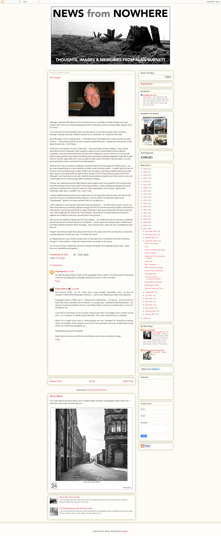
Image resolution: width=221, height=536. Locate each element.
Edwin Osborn (61, 289)
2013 (145, 210)
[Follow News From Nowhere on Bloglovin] (151, 370)
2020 (145, 188)
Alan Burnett (60, 271)
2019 (145, 191)
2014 (145, 207)
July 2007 (149, 295)
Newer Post (55, 381)
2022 (145, 181)
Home (92, 381)
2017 (145, 197)
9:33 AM (70, 271)
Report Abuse (147, 84)
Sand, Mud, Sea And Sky (69, 497)
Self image (148, 261)
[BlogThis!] (81, 254)
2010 (145, 219)
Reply (57, 281)
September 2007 (151, 241)
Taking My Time (150, 274)
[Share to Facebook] (85, 254)
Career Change (150, 253)
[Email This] (79, 254)
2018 (145, 194)
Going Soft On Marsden (153, 282)
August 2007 (150, 292)
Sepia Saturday (149, 330)
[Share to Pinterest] (87, 254)
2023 (145, 178)
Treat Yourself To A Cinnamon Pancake (153, 278)
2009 (145, 222)
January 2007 (150, 314)
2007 (145, 229)
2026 (145, 169)
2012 (145, 213)
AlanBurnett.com (149, 95)
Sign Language (150, 264)
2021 (145, 185)
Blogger (124, 531)
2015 (145, 203)
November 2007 (151, 234)
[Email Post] (74, 254)
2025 (145, 172)
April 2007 (149, 305)
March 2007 (149, 308)
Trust (146, 247)
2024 (145, 175)
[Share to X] (83, 254)
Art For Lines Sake (151, 243)
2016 (145, 200)
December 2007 (151, 231)
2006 (145, 318)
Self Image (60, 258)
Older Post (128, 381)
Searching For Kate (152, 285)
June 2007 (149, 298)
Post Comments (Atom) (97, 390)
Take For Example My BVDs (155, 250)
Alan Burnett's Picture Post (153, 350)
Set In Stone (56, 396)
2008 (145, 225)
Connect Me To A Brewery (154, 271)
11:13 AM (75, 289)
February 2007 (150, 311)
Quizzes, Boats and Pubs (154, 288)
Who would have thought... (154, 267)
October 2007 (150, 238)
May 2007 (149, 302)
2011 (145, 216)
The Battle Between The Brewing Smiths (75, 508)
